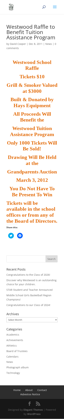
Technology (13, 373)
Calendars (12, 356)
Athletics (11, 345)
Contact (42, 390)
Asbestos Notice (30, 394)
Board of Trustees (17, 351)
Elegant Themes (33, 409)
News (48, 44)
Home (17, 390)
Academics (12, 334)
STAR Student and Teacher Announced (29, 289)
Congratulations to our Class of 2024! (28, 305)
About (29, 390)
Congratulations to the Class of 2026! (28, 274)
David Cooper (18, 44)
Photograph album (17, 367)
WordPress (34, 414)
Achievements (14, 340)
